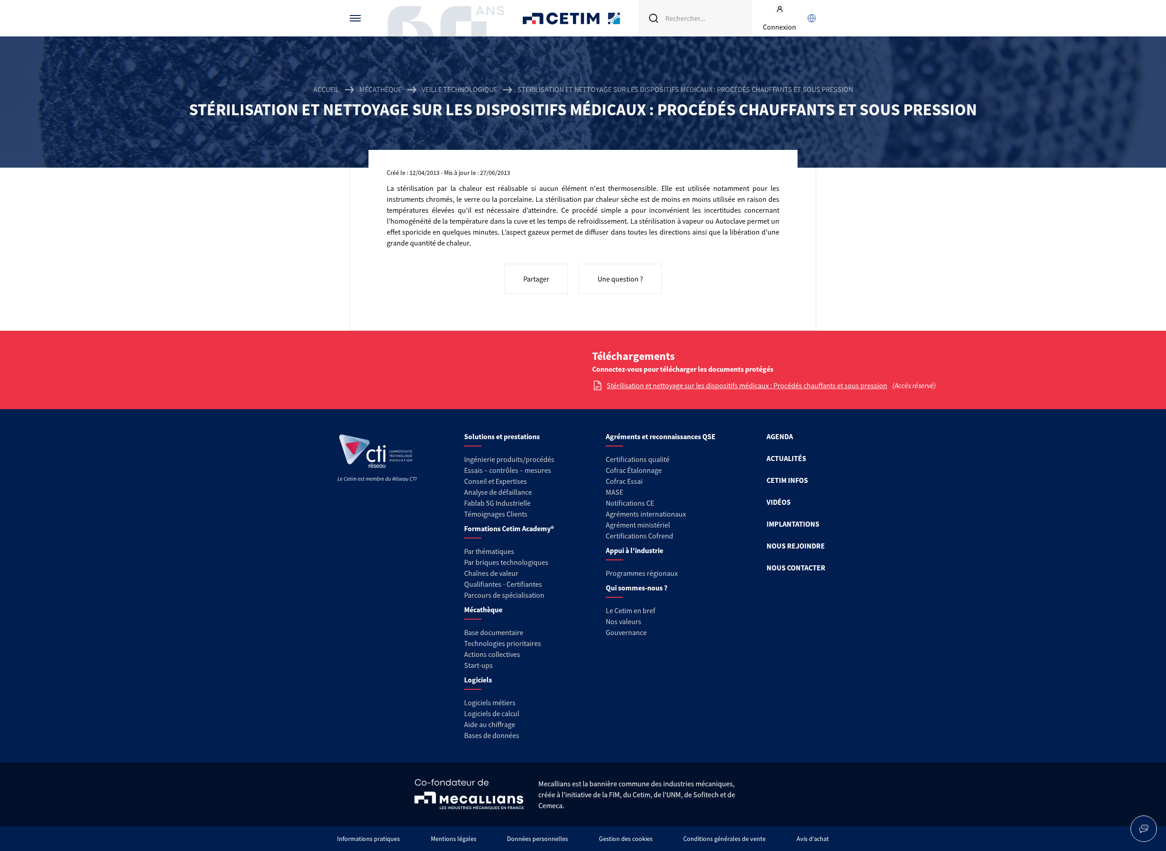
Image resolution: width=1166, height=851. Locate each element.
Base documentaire (493, 632)
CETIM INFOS (787, 480)
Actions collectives (492, 654)
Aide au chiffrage (489, 724)
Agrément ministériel (638, 524)
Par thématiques (489, 551)
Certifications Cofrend (639, 535)
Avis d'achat (813, 839)
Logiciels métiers (490, 702)
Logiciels (478, 679)
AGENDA (780, 436)
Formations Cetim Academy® (509, 528)
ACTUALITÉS (786, 458)
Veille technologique (459, 89)
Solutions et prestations (502, 436)
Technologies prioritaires (502, 643)
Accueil (326, 89)
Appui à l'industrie (634, 550)
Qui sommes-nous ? (636, 587)
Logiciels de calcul (491, 713)
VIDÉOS (779, 502)
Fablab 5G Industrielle (497, 503)
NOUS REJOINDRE (796, 545)
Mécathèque (380, 89)
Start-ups (478, 665)
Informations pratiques (368, 839)
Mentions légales (453, 839)
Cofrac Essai (624, 481)
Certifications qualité (638, 459)
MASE (614, 492)
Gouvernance (626, 632)
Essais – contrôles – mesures (507, 470)
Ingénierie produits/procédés (509, 459)
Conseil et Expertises (495, 481)
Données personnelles (537, 839)
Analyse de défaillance (498, 492)
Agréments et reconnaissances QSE (661, 436)
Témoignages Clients (495, 513)
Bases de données (491, 735)
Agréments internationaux (646, 513)
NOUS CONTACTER (796, 567)
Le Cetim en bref (630, 610)
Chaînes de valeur (491, 573)
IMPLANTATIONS (793, 523)
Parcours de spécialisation (504, 595)
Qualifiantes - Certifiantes (503, 584)
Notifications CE (630, 503)
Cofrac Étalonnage (634, 470)
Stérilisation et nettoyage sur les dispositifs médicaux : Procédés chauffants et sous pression (747, 385)
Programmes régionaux (642, 573)
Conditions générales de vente (724, 839)
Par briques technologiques (506, 562)
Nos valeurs (623, 621)
